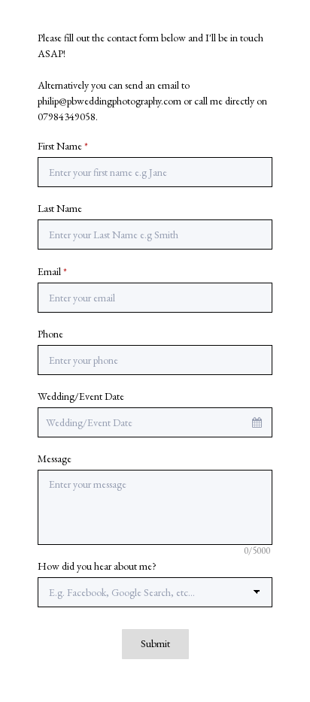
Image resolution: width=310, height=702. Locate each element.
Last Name (60, 208)
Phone (50, 333)
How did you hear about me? (97, 566)
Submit (155, 643)
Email (52, 271)
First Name (63, 146)
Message (54, 458)
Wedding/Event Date (81, 396)
